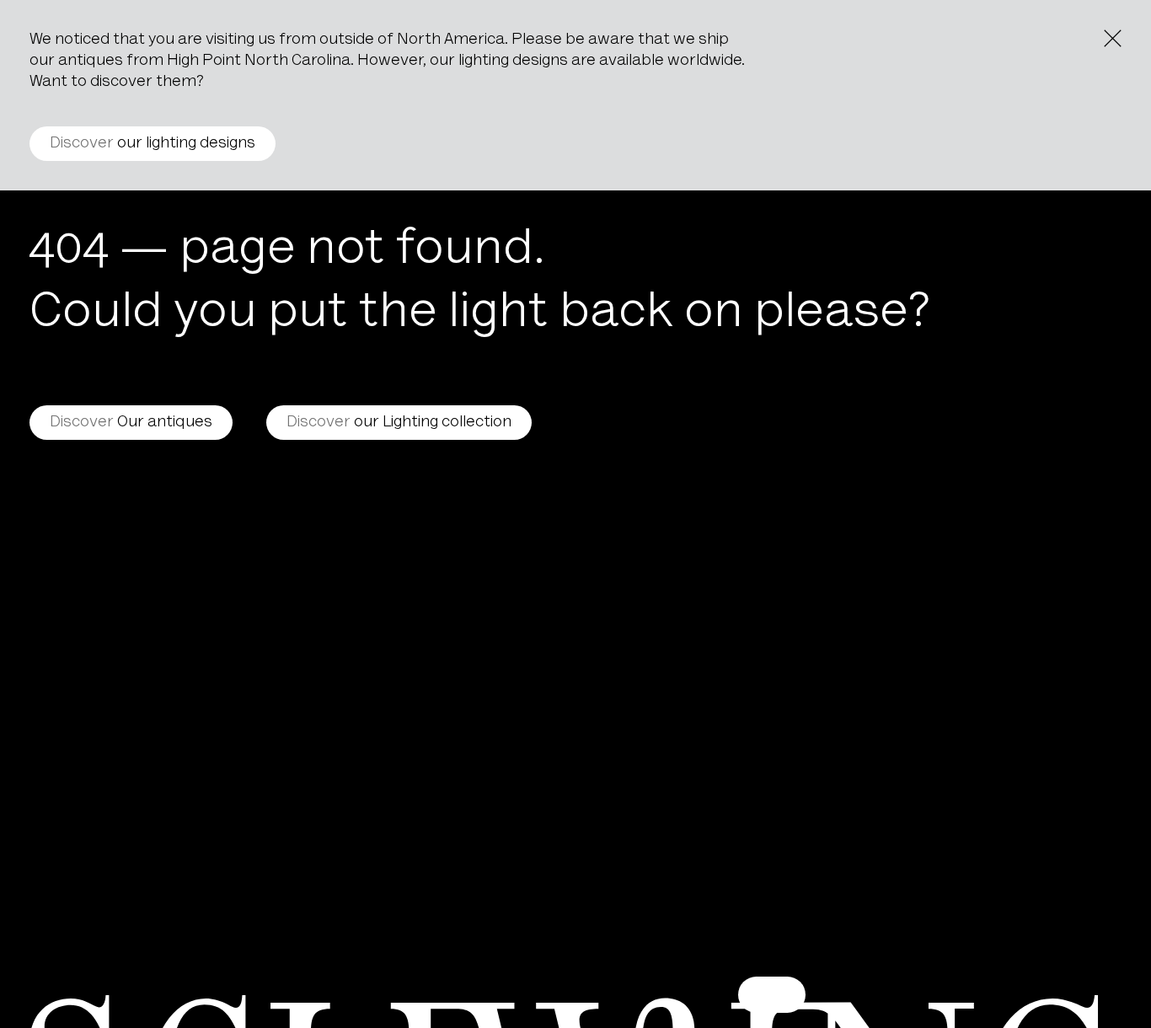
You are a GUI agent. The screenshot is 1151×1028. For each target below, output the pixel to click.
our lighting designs (152, 144)
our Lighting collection (398, 423)
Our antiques (131, 423)
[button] (772, 995)
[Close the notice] (1113, 38)
